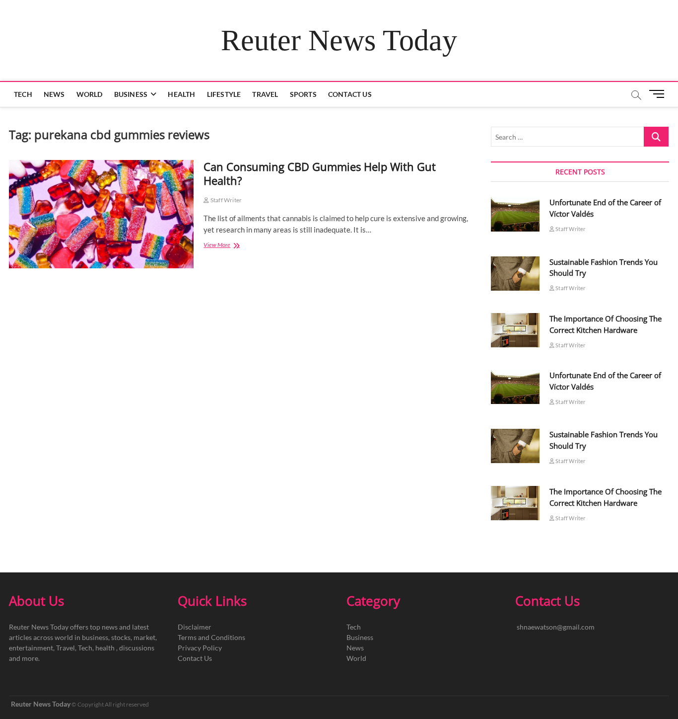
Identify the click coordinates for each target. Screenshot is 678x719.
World (89, 94)
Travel (265, 94)
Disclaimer (194, 627)
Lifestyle (224, 94)
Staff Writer (225, 200)
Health (181, 94)
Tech (23, 94)
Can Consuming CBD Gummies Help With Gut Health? (319, 173)
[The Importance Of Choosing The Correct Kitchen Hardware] (515, 330)
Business (131, 94)
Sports (303, 94)
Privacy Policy (200, 647)
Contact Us (350, 94)
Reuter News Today (339, 40)
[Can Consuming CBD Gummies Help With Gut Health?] (101, 214)
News (54, 94)
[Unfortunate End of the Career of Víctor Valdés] (515, 214)
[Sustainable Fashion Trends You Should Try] (515, 273)
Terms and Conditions (211, 637)
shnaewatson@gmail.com (556, 627)
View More (230, 245)
